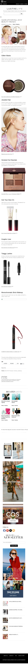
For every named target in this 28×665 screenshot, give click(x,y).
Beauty (14, 24)
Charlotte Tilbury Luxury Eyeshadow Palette (10, 193)
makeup (20, 370)
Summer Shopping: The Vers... (16, 609)
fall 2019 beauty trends (11, 370)
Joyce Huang (9, 24)
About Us (5, 655)
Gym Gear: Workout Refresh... (16, 626)
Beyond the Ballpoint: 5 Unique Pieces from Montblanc (5, 417)
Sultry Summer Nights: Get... (15, 618)
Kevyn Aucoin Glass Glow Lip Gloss (8, 233)
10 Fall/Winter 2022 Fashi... (15, 601)
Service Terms (21, 655)
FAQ (16, 655)
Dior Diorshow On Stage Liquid (7, 247)
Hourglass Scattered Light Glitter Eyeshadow (10, 96)
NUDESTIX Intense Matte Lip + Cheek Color (10, 351)
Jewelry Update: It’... (13, 634)
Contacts (11, 655)
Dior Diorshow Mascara (6, 286)
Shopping (17, 24)
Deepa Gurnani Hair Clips (6, 154)
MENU (5, 1)
